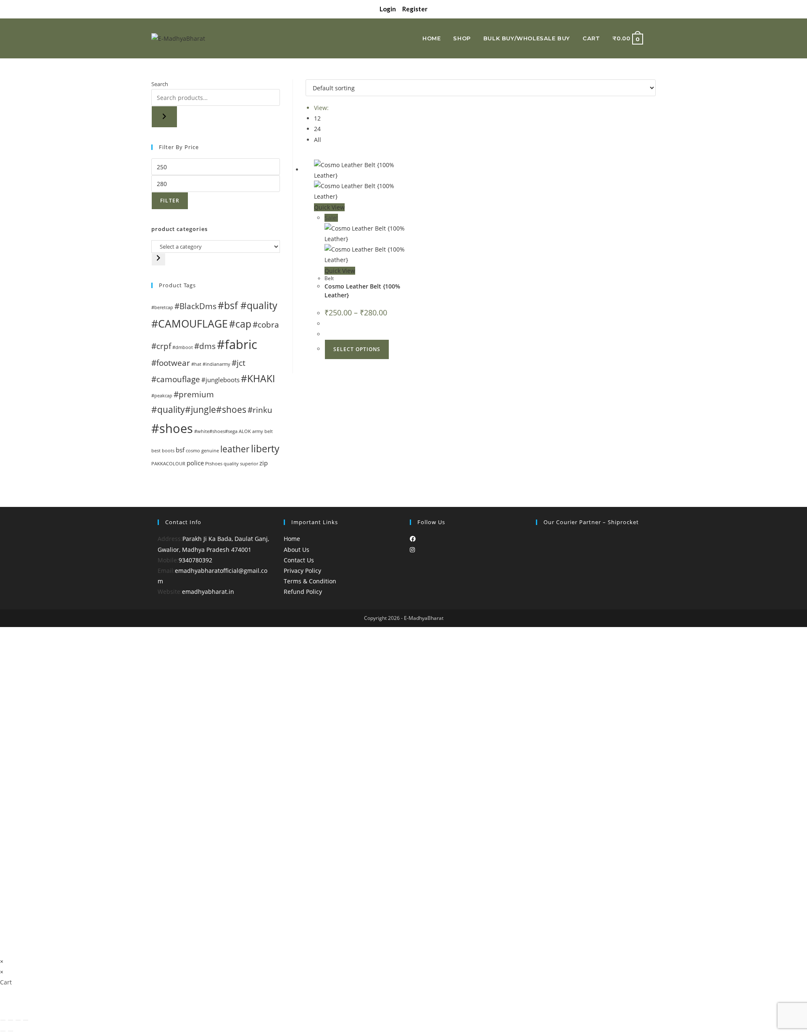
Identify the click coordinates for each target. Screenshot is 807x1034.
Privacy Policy (302, 571)
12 (317, 118)
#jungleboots (220, 379)
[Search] (164, 117)
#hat (196, 364)
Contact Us (299, 560)
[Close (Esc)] (26, 1020)
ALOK (245, 431)
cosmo (193, 451)
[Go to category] (158, 259)
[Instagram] (412, 550)
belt (268, 431)
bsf (180, 449)
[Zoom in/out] (3, 1020)
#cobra (266, 324)
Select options (356, 349)
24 (317, 129)
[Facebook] (413, 539)
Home (292, 539)
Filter (169, 200)
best (156, 451)
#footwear (170, 362)
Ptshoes (213, 464)
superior (249, 464)
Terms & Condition (310, 581)
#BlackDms (195, 306)
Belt (329, 278)
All (317, 140)
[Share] (18, 1020)
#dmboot (182, 347)
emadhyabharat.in (208, 592)
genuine (210, 451)
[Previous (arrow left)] (3, 1031)
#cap (240, 324)
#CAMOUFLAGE (189, 323)
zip (263, 462)
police (195, 462)
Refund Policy (303, 592)
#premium (194, 394)
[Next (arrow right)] (10, 1031)
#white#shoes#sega (215, 431)
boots (168, 451)
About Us (296, 550)
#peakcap (161, 396)
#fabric (237, 344)
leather (235, 449)
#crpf (161, 346)
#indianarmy (216, 364)
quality (231, 464)
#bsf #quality (247, 305)
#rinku (260, 409)
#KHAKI (258, 378)
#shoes (172, 428)
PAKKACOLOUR (168, 464)
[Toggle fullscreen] (10, 1020)
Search (159, 84)
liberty (265, 448)
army (257, 431)
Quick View (329, 207)
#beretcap (162, 307)
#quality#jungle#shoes (198, 409)
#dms (205, 346)
